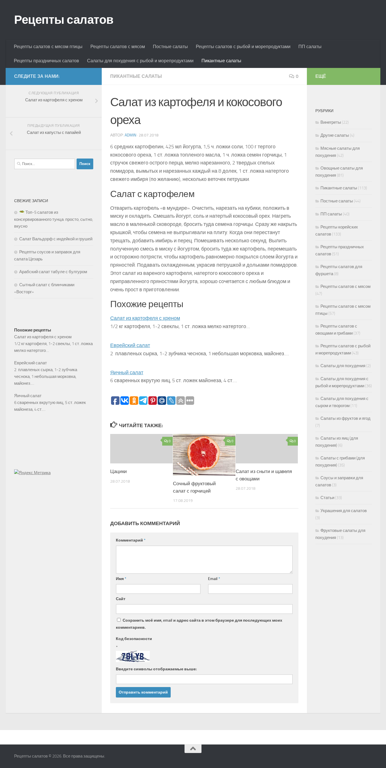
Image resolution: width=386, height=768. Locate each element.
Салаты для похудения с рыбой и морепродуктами (140, 60)
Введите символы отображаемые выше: (156, 669)
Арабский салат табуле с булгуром (53, 271)
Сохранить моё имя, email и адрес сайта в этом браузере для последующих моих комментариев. (199, 624)
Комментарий (131, 540)
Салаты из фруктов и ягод (345, 418)
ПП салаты (310, 46)
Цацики (118, 471)
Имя (121, 578)
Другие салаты (334, 135)
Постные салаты (170, 46)
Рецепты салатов (64, 20)
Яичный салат (126, 372)
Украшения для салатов (343, 510)
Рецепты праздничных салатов (46, 60)
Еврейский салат (130, 345)
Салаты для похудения (342, 365)
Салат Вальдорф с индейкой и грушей (55, 238)
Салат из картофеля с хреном (145, 318)
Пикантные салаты (221, 60)
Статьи (327, 497)
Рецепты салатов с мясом (117, 46)
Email (214, 578)
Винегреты (330, 122)
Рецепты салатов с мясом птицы (48, 46)
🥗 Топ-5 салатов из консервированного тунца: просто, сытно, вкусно (53, 219)
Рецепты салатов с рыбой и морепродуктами (243, 46)
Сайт (120, 598)
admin (130, 135)
